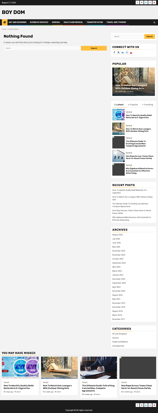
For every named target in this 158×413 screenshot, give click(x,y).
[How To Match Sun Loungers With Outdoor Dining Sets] (118, 129)
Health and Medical (73, 22)
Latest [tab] (120, 104)
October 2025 (117, 259)
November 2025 (118, 255)
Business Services (39, 22)
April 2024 (116, 287)
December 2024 (118, 279)
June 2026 (116, 243)
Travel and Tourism (116, 22)
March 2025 (117, 271)
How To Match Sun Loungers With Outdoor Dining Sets (131, 87)
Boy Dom (13, 12)
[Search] (154, 22)
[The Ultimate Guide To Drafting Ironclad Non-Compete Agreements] (118, 142)
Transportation (95, 22)
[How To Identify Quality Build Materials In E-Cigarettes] (118, 115)
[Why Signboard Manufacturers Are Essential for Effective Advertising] (118, 169)
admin (131, 91)
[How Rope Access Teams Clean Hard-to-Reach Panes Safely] (118, 156)
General (56, 22)
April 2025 (116, 267)
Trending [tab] (148, 104)
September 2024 (119, 283)
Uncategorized (118, 346)
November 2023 (118, 291)
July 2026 (116, 239)
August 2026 (117, 235)
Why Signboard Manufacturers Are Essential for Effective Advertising (139, 170)
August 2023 (117, 295)
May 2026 (116, 247)
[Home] (4, 22)
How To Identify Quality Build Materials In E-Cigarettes (139, 116)
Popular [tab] (134, 104)
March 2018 (117, 315)
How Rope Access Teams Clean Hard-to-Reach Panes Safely (139, 157)
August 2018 (117, 311)
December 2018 (118, 307)
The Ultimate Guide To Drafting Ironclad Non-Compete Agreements (136, 143)
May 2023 (116, 299)
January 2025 (117, 275)
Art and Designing (17, 22)
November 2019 (118, 303)
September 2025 (119, 263)
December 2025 (118, 251)
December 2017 (118, 319)
